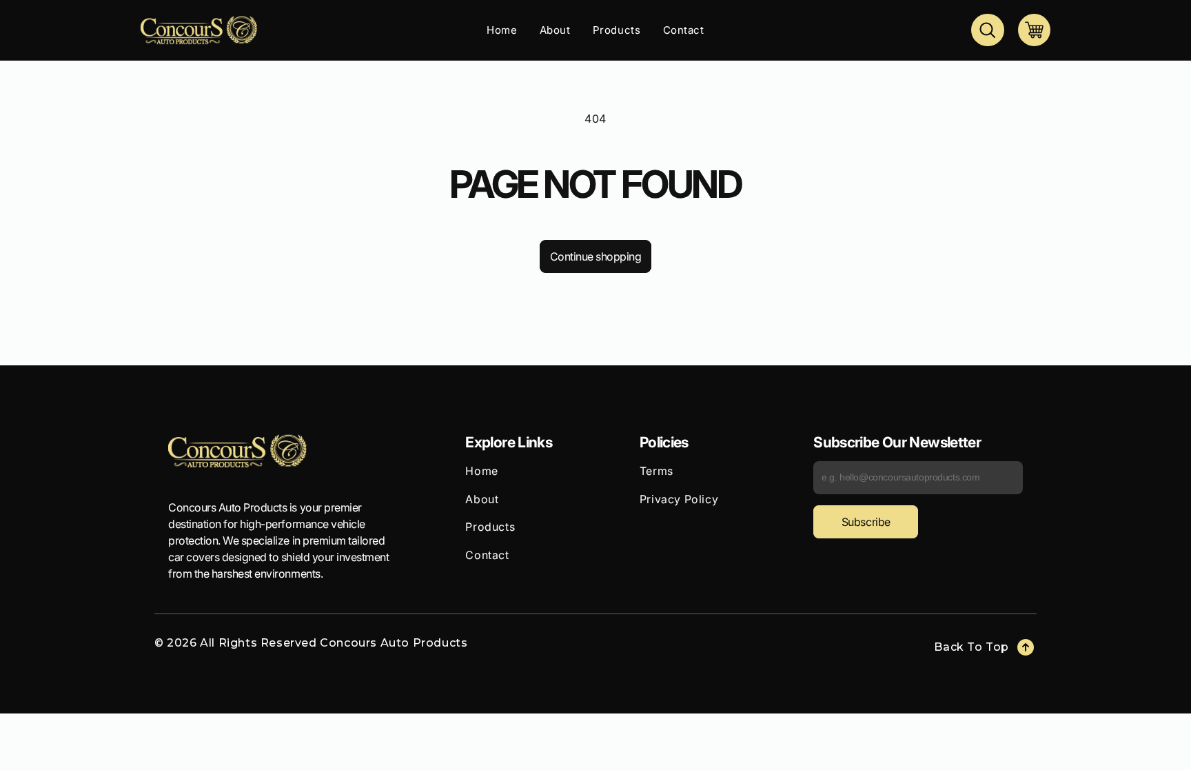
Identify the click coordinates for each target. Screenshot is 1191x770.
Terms (656, 471)
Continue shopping (596, 256)
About (481, 499)
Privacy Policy (679, 499)
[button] (987, 30)
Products (490, 527)
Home (481, 471)
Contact (487, 555)
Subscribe (866, 522)
